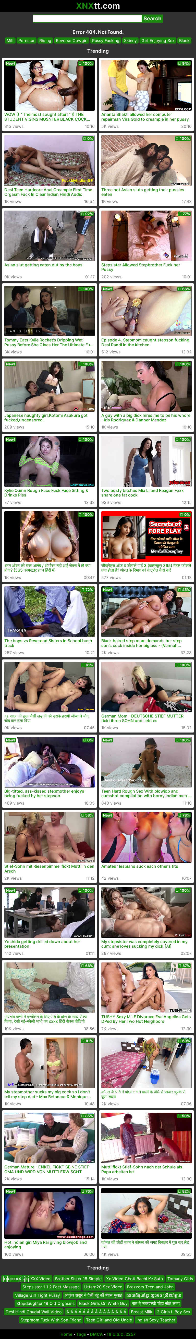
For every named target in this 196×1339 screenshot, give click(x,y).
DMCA (96, 1334)
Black (184, 40)
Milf (10, 40)
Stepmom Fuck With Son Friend (51, 1319)
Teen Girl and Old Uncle (109, 1319)
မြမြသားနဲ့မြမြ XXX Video (27, 1278)
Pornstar (26, 40)
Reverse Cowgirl (72, 40)
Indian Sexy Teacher (156, 1319)
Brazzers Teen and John (150, 1286)
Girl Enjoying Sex (158, 40)
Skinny (130, 40)
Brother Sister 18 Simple (78, 1278)
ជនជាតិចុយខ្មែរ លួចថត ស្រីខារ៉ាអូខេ (153, 1295)
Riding (45, 40)
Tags (81, 1334)
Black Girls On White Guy (103, 1303)
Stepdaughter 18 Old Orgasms (45, 1303)
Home (66, 1334)
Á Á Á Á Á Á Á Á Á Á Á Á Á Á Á (96, 1311)
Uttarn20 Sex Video (103, 1286)
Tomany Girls (180, 1278)
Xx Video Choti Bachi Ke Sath (134, 1278)
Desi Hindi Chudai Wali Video (34, 1311)
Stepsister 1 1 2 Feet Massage (51, 1286)
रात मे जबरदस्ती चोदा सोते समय (156, 1303)
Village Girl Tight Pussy (37, 1295)
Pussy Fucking (105, 40)
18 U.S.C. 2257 (121, 1334)
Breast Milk (141, 1311)
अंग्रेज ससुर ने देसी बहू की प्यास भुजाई (93, 1295)
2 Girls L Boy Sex (173, 1311)
